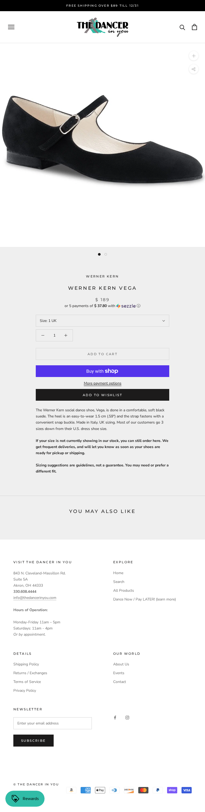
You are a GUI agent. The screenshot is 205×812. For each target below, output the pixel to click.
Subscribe (33, 741)
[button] (102, 305)
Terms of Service (27, 681)
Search (118, 581)
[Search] (182, 27)
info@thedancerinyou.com (34, 597)
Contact (119, 681)
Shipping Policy (26, 664)
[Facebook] (115, 717)
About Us (121, 664)
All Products (123, 590)
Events (118, 673)
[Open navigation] (11, 27)
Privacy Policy (24, 690)
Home (118, 572)
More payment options (102, 383)
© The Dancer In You (36, 784)
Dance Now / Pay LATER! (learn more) (144, 599)
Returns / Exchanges (30, 673)
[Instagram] (127, 717)
